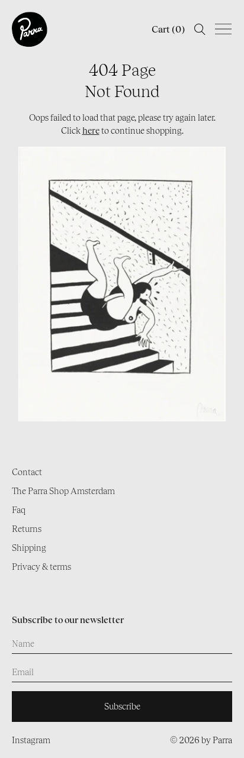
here (90, 130)
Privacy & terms (41, 567)
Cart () (168, 29)
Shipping (29, 548)
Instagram (31, 740)
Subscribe (122, 706)
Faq (18, 510)
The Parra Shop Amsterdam (63, 491)
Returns (26, 529)
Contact (27, 472)
